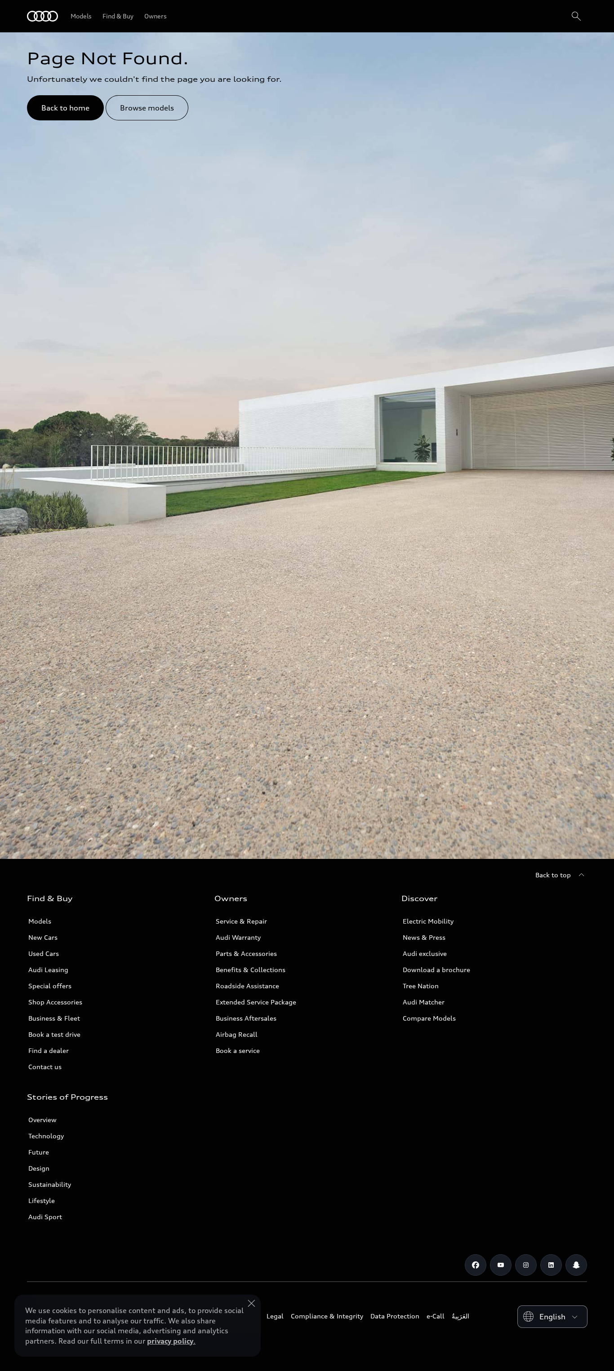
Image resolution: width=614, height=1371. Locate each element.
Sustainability (49, 1184)
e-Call (436, 1316)
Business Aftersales (246, 1018)
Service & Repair (241, 921)
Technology (46, 1136)
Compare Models (429, 1018)
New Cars (43, 937)
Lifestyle (41, 1200)
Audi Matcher (424, 1002)
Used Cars (43, 953)
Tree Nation (421, 986)
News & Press (424, 937)
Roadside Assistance (247, 986)
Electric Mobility (428, 921)
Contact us (45, 1066)
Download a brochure (436, 969)
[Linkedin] (551, 1265)
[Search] (576, 16)
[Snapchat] (576, 1265)
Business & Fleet (54, 1018)
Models (39, 921)
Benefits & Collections (250, 969)
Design (38, 1168)
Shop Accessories (55, 1002)
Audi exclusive (425, 953)
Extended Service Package (256, 1002)
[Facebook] (475, 1265)
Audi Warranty (238, 937)
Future (38, 1152)
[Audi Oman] (42, 16)
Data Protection (394, 1316)
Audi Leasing (48, 969)
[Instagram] (526, 1265)
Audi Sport (45, 1217)
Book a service (238, 1050)
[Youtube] (501, 1265)
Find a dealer (48, 1050)
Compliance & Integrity (327, 1316)
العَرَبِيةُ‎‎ (460, 1316)
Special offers (49, 986)
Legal (275, 1316)
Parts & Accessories (246, 953)
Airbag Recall (237, 1034)
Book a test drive (54, 1034)
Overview (42, 1119)
